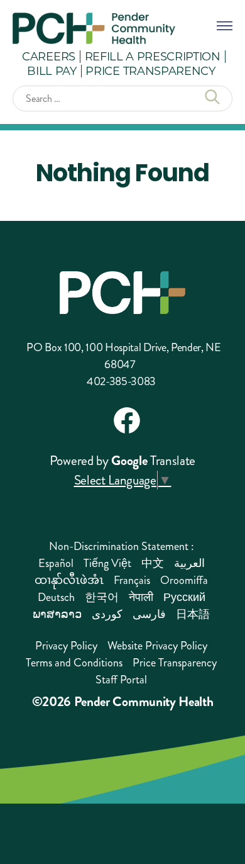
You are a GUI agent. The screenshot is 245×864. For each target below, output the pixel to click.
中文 (152, 563)
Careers (48, 56)
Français (132, 580)
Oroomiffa (184, 580)
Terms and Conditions (74, 662)
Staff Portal (121, 679)
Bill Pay (51, 70)
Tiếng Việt (107, 563)
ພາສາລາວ (57, 614)
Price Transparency (150, 70)
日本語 (193, 614)
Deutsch (56, 597)
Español (56, 563)
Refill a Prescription (152, 56)
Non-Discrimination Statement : (121, 546)
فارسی (149, 614)
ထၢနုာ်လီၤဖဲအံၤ (69, 580)
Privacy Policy (66, 645)
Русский (184, 597)
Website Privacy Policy (157, 645)
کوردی (107, 614)
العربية (189, 563)
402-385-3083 (121, 381)
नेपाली (141, 597)
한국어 (102, 597)
